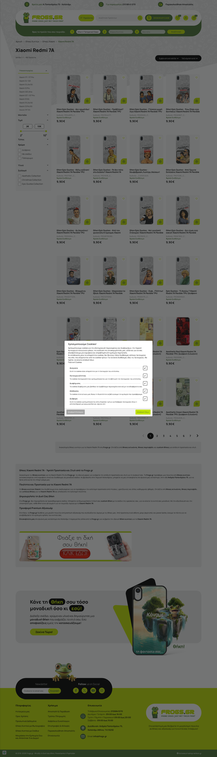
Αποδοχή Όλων (143, 412)
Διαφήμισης (75, 383)
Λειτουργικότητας (78, 375)
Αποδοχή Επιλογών (75, 412)
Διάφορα (73, 398)
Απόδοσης (74, 391)
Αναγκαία (74, 368)
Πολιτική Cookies (75, 362)
